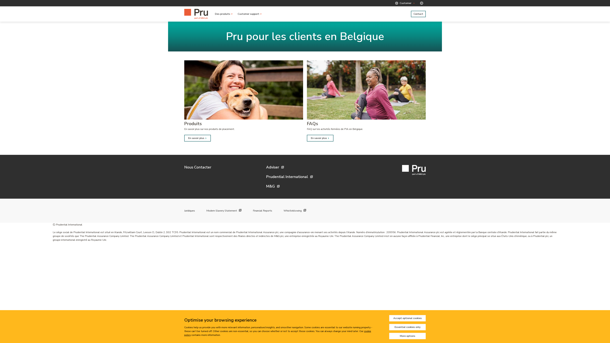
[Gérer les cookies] (421, 3)
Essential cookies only (407, 327)
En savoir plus (196, 138)
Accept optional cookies (407, 318)
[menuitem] (224, 14)
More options (407, 336)
